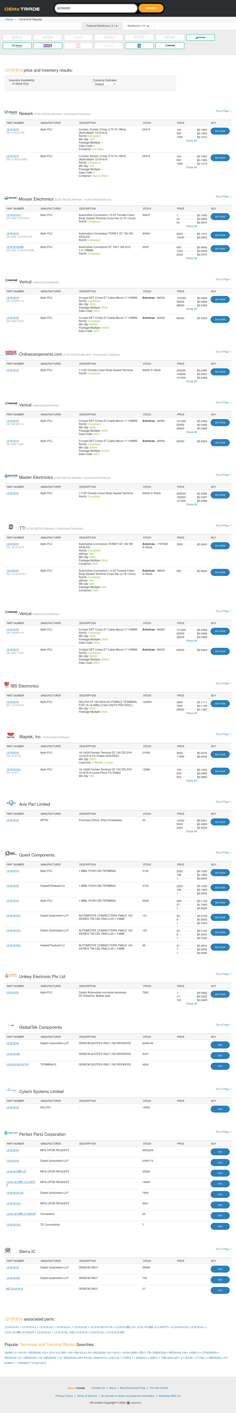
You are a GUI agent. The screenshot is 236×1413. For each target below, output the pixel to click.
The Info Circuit (158, 1388)
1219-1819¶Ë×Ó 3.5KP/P (21, 1183)
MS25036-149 (73, 1358)
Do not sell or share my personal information (128, 1396)
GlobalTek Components (41, 1027)
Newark (55, 113)
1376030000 (209, 1352)
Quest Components (37, 855)
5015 (116, 1352)
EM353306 (160, 1352)
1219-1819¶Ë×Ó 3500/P (21, 1214)
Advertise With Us (170, 1396)
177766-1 (201, 1358)
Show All (191, 141)
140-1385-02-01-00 (79, 1352)
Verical (39, 281)
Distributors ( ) (137, 25)
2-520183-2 (39, 1363)
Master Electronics (65, 477)
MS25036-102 (37, 1352)
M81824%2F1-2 (172, 1358)
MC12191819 (14, 1289)
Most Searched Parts (132, 1388)
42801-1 (155, 1358)
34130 (22, 1352)
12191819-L (13, 215)
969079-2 (100, 1358)
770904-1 (127, 1358)
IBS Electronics (25, 686)
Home (9, 19)
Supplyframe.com (136, 1403)
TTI (51, 528)
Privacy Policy (64, 1396)
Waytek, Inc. (44, 736)
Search (151, 8)
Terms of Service (87, 1396)
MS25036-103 (102, 1352)
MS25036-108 (177, 1352)
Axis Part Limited (35, 804)
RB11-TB (145, 1352)
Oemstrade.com (23, 9)
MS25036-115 (217, 1358)
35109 (188, 1358)
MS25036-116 (33, 1358)
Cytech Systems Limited (42, 1091)
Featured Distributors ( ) (101, 25)
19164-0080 (129, 1352)
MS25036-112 (53, 1358)
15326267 (23, 1363)
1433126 (113, 1358)
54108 (88, 1358)
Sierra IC (28, 1251)
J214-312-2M (57, 1352)
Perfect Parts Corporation (43, 1134)
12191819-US (14, 1193)
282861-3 (10, 1352)
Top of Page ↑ (224, 111)
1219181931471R (17, 1064)
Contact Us (98, 1388)
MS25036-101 (13, 1358)
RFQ (220, 1044)
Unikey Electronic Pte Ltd (42, 976)
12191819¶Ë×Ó (16, 1171)
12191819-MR (15, 247)
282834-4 (142, 1358)
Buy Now (220, 131)
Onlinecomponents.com (69, 354)
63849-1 (9, 1363)
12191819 (12, 129)
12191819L (13, 1054)
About (112, 1388)
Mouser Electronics (65, 199)
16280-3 (194, 1352)
